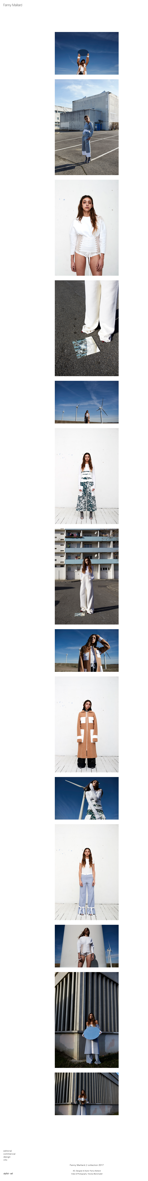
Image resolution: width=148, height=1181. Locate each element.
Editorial (7, 1150)
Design (7, 1156)
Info (5, 1159)
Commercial (9, 1153)
